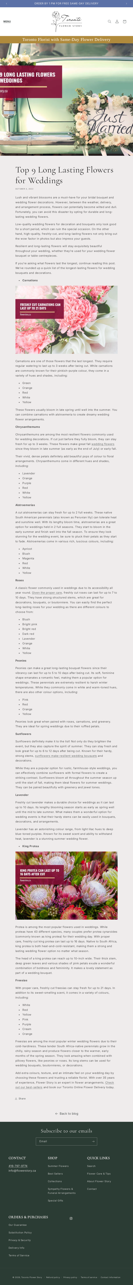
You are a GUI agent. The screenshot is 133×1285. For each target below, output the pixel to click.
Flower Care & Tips (99, 1173)
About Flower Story (99, 1181)
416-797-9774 (18, 1166)
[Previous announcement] (6, 3)
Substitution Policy (20, 1232)
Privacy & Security (20, 1240)
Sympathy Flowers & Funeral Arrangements (62, 1191)
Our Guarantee (18, 1225)
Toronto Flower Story (31, 1277)
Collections (55, 1181)
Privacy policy (70, 1277)
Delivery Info (16, 1247)
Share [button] (22, 1098)
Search (91, 1166)
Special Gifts (55, 1200)
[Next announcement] (126, 3)
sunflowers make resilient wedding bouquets (66, 755)
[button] (7, 21)
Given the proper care (47, 592)
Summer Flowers (58, 1166)
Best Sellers (55, 1173)
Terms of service (89, 1277)
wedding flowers (102, 444)
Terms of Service (19, 1255)
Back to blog (69, 1113)
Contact (92, 1189)
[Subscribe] (93, 1141)
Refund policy (53, 1277)
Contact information (111, 1277)
